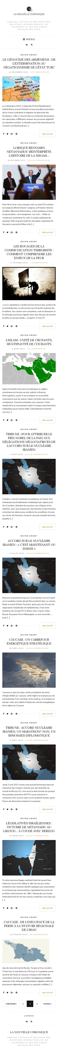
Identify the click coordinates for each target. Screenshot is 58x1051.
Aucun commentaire (39, 160)
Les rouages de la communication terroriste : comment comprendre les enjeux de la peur (29, 252)
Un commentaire (40, 72)
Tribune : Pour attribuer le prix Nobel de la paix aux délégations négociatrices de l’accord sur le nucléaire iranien (29, 442)
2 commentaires (39, 263)
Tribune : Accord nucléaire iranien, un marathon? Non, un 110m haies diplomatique (29, 731)
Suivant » (47, 1004)
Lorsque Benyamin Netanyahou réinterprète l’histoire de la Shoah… (29, 151)
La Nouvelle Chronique (29, 1032)
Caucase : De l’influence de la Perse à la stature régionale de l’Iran (29, 926)
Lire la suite (47, 134)
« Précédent (11, 1004)
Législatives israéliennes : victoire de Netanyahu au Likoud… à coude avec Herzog (29, 827)
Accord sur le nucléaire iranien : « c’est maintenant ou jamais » (29, 544)
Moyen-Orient (29, 55)
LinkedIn (29, 1016)
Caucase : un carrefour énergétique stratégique (29, 641)
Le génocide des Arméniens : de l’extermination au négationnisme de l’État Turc (29, 63)
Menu (30, 39)
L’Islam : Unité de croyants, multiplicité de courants (29, 342)
